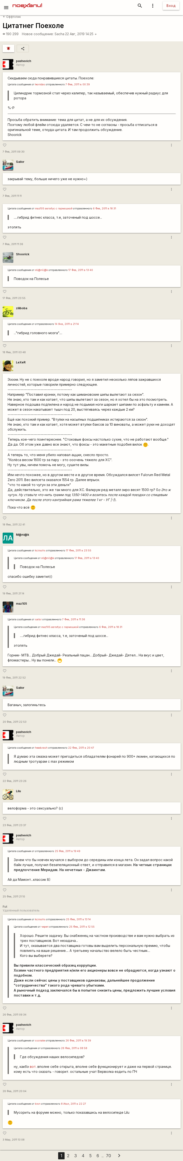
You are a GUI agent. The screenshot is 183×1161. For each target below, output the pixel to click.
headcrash (41, 747)
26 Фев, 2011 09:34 (14, 1014)
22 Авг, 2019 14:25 (81, 34)
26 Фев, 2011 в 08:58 (74, 1048)
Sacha (59, 34)
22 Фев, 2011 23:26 (14, 781)
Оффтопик (12, 17)
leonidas (40, 84)
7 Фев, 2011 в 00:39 (78, 84)
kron (38, 1103)
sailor (38, 619)
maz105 (21, 603)
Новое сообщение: (38, 34)
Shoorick (22, 254)
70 (108, 1155)
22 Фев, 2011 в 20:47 (81, 747)
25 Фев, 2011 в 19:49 (67, 851)
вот (33, 1067)
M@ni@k (22, 534)
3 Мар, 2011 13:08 (14, 1139)
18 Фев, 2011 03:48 (14, 352)
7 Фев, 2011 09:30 (14, 151)
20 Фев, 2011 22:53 (14, 721)
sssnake (40, 1040)
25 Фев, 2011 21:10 (14, 896)
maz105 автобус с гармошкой (53, 208)
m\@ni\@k (41, 270)
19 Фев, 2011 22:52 (14, 677)
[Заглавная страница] (27, 3)
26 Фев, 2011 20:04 (14, 1091)
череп (45, 926)
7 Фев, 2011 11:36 (13, 244)
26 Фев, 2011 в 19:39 (78, 1040)
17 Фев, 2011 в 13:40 (80, 270)
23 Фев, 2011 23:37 (14, 825)
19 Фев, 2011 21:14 (13, 593)
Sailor (20, 162)
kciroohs (40, 550)
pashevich (23, 61)
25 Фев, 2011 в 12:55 (82, 926)
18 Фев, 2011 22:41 (14, 524)
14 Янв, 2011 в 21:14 (67, 324)
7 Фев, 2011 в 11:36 (73, 619)
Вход (171, 6)
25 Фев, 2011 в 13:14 (78, 919)
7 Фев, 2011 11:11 (12, 196)
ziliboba (21, 308)
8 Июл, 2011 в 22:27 (73, 1103)
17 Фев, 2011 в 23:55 (78, 550)
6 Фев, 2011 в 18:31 (104, 208)
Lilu (18, 791)
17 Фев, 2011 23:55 (14, 298)
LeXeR (20, 362)
